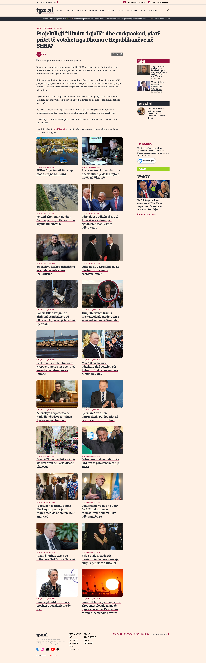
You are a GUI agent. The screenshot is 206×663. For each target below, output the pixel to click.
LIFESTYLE (112, 11)
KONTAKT (117, 634)
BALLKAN (92, 11)
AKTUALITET (63, 11)
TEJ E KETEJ (133, 11)
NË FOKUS (81, 11)
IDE (73, 11)
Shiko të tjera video (146, 214)
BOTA (102, 11)
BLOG (143, 11)
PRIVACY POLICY (131, 634)
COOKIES (145, 634)
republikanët (59, 129)
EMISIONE (152, 11)
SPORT (122, 11)
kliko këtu (154, 153)
